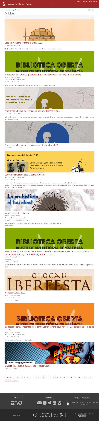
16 (64, 377)
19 (75, 377)
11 (46, 377)
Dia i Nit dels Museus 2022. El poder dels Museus (27, 365)
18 (71, 377)
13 (53, 377)
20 (79, 377)
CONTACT (49, 398)
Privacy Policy (17, 415)
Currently (11, 10)
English (90, 2)
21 (82, 377)
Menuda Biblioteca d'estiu (17, 213)
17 (68, 377)
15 (60, 377)
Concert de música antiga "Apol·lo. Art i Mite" (25, 174)
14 (57, 377)
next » (15, 380)
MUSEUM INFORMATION (82, 398)
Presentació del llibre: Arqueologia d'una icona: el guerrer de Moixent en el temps (43, 74)
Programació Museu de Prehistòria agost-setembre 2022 (31, 145)
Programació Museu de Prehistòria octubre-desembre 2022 (32, 111)
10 (43, 377)
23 (90, 377)
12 (50, 377)
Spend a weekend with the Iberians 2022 (24, 42)
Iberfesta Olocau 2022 (15, 292)
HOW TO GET (17, 397)
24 (6, 380)
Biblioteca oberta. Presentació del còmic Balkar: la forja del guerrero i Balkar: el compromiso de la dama (49, 328)
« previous (9, 377)
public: (7, 77)
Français (95, 2)
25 (10, 380)
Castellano (84, 2)
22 (86, 377)
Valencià (79, 2)
